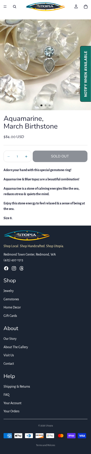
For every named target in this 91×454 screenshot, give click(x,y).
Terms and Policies (45, 445)
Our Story (10, 338)
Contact (9, 363)
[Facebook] (6, 268)
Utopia (49, 425)
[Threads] (21, 268)
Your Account (12, 403)
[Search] (14, 6)
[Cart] (86, 6)
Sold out (60, 156)
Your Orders (11, 411)
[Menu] (5, 7)
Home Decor (12, 307)
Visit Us (9, 355)
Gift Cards (10, 316)
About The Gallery (16, 347)
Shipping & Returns (17, 386)
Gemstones (11, 299)
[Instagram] (14, 268)
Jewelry (9, 291)
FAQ (6, 394)
